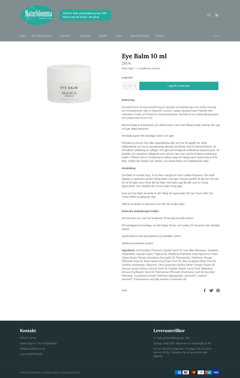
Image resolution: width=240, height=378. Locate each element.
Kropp (103, 36)
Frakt (137, 68)
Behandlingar (42, 36)
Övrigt (160, 36)
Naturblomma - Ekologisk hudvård (44, 372)
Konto (216, 36)
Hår (119, 36)
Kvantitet (127, 78)
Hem (22, 36)
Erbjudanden (139, 36)
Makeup (85, 36)
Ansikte (66, 36)
